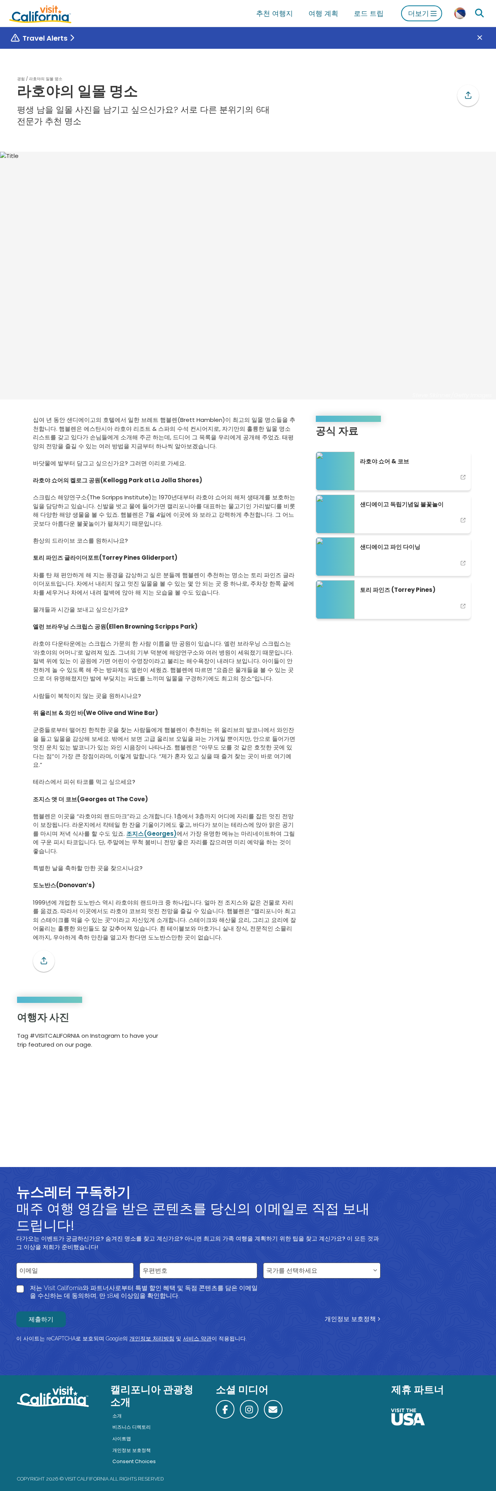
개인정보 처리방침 (151, 1338)
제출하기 (41, 1319)
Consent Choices (134, 1461)
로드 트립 (369, 13)
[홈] (40, 13)
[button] (468, 95)
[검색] (479, 13)
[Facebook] (225, 1409)
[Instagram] (446, 1032)
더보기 (418, 13)
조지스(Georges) (151, 833)
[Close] (485, 38)
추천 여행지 (274, 13)
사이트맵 (121, 1438)
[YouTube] (467, 1032)
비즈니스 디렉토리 (131, 1427)
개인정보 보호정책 (350, 1319)
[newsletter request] (273, 1409)
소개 (117, 1415)
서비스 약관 (197, 1338)
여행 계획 (323, 13)
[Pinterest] (457, 1032)
